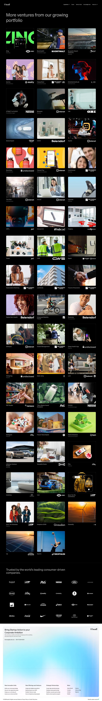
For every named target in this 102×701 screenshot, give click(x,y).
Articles (69, 692)
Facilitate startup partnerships (52, 690)
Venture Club (79, 4)
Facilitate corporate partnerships (53, 692)
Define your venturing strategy (11, 688)
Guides (68, 693)
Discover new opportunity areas (11, 690)
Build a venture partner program (53, 694)
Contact (69, 690)
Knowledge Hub (86, 4)
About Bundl (70, 688)
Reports (77, 692)
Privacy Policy (25, 699)
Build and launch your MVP (31, 690)
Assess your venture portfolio (11, 694)
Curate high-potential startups (52, 688)
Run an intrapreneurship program (33, 694)
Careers (77, 688)
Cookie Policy (32, 699)
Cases (72, 4)
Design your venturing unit (10, 692)
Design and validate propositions (33, 688)
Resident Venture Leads (31, 692)
